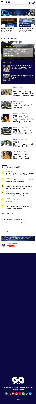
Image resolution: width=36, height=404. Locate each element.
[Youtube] (19, 393)
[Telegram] (30, 393)
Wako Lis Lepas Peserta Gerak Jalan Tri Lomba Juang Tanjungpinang (18, 194)
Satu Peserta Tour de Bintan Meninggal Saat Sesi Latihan (19, 200)
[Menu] (2, 2)
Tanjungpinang (7, 46)
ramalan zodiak (8, 223)
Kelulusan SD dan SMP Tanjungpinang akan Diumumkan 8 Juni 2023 (23, 156)
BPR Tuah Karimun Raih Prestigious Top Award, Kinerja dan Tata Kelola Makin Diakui (20, 174)
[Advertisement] (18, 275)
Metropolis (16, 87)
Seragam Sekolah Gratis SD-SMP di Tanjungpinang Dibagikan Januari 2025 (22, 76)
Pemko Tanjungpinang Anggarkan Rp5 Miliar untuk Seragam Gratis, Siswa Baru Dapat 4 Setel (21, 67)
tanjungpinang (7, 219)
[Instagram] (16, 393)
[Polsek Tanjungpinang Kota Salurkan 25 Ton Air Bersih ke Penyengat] (11, 22)
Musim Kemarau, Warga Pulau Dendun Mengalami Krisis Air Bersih (17, 207)
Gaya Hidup (16, 151)
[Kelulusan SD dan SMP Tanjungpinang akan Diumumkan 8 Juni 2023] (6, 155)
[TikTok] (26, 393)
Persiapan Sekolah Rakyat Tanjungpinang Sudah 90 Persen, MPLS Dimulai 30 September (15, 52)
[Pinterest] (13, 393)
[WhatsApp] (23, 393)
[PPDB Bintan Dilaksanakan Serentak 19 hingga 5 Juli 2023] (6, 143)
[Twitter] (9, 393)
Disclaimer (15, 390)
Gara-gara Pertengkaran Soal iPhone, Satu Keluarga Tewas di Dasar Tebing (19, 187)
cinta (17, 223)
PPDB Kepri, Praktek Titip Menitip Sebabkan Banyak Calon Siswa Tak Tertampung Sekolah (23, 119)
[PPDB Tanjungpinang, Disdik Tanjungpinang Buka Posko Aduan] (6, 131)
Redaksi (15, 387)
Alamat (22, 390)
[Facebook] (6, 393)
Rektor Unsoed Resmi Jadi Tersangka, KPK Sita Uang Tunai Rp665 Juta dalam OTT (20, 180)
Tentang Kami (7, 387)
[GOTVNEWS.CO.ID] (7, 2)
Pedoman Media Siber (26, 387)
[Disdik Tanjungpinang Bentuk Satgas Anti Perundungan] (6, 105)
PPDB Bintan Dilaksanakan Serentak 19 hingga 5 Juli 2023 (23, 144)
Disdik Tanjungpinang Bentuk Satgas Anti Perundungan (22, 106)
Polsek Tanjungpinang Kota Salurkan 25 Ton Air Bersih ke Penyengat (11, 30)
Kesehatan (19, 219)
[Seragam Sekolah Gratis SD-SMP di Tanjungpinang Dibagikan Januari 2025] (6, 78)
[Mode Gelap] (29, 2)
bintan (25, 223)
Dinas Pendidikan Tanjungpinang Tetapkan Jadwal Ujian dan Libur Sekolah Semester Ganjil (24, 93)
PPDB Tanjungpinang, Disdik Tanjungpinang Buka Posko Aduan (22, 132)
